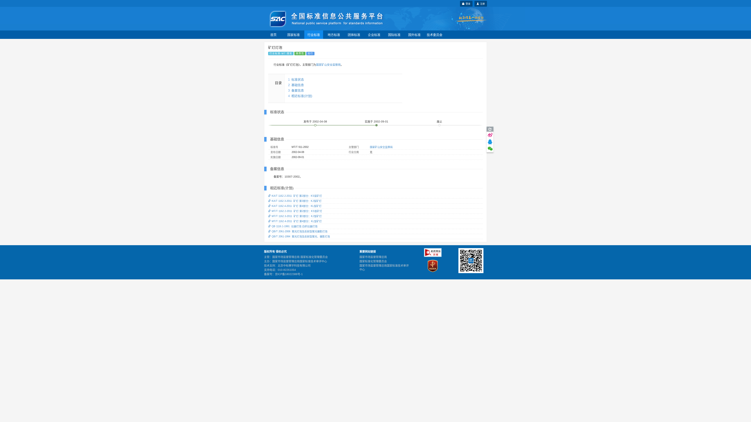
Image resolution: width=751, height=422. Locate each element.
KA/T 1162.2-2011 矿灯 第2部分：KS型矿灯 (297, 195)
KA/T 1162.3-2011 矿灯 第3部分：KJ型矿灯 (297, 200)
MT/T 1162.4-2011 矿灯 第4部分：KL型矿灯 (297, 221)
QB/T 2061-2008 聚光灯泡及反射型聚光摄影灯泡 (299, 231)
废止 (439, 121)
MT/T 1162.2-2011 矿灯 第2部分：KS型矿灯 (297, 211)
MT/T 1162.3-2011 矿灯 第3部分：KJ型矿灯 (297, 216)
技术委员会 (434, 34)
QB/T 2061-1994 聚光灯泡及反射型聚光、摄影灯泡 (301, 236)
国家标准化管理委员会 (373, 261)
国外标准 (414, 34)
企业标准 (374, 34)
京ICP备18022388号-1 (289, 274)
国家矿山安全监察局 (328, 64)
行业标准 (313, 34)
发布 (315, 121)
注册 (482, 3)
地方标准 (334, 34)
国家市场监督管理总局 (373, 256)
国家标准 (293, 34)
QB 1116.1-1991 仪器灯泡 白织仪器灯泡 (294, 226)
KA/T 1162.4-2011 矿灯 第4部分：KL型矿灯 (297, 206)
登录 (467, 3)
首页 (273, 34)
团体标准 (354, 34)
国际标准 (394, 34)
